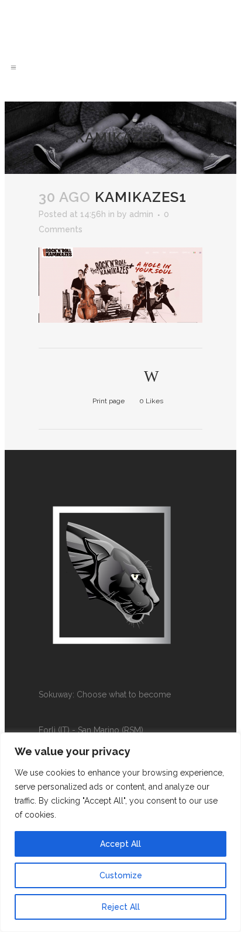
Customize (120, 875)
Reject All (121, 907)
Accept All (120, 844)
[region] (120, 832)
